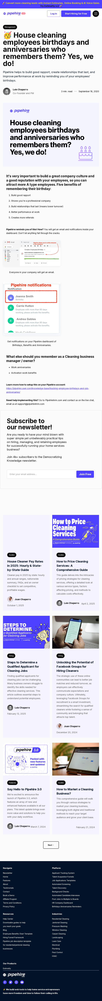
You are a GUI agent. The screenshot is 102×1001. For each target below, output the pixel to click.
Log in (53, 13)
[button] (96, 13)
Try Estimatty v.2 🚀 (51, 6)
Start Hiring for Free (76, 13)
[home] (16, 14)
